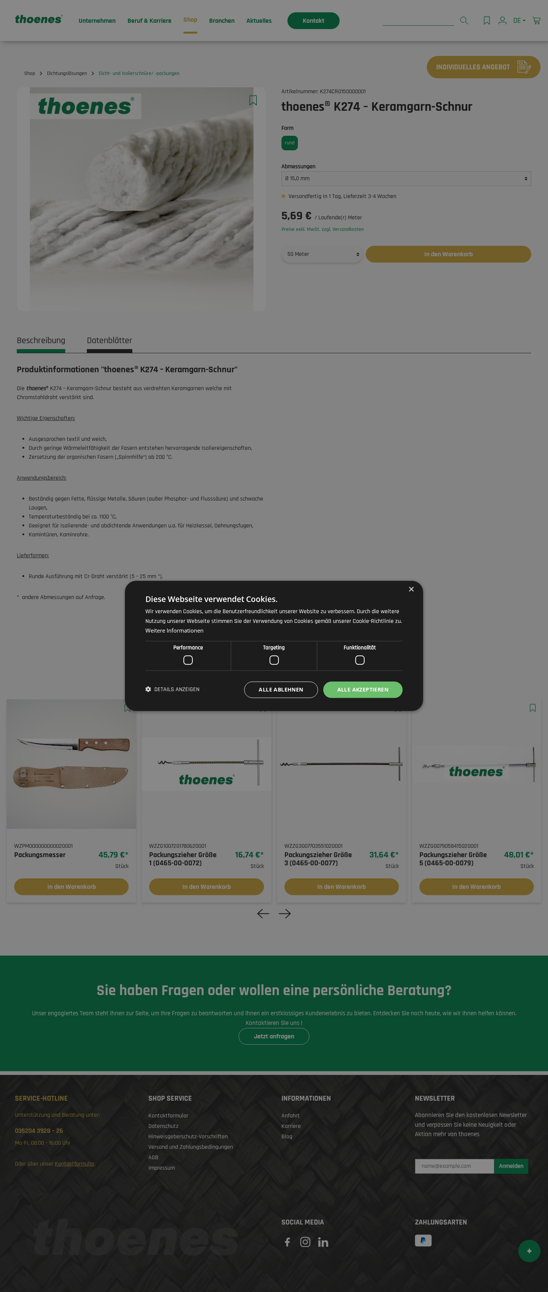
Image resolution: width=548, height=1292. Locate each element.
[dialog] (274, 646)
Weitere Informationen (174, 630)
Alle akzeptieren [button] (362, 689)
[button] (172, 689)
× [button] (411, 589)
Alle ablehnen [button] (281, 689)
